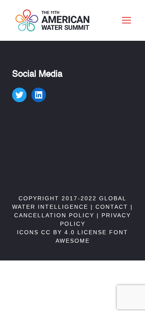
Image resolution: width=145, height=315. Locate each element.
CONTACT (111, 207)
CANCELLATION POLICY (54, 215)
